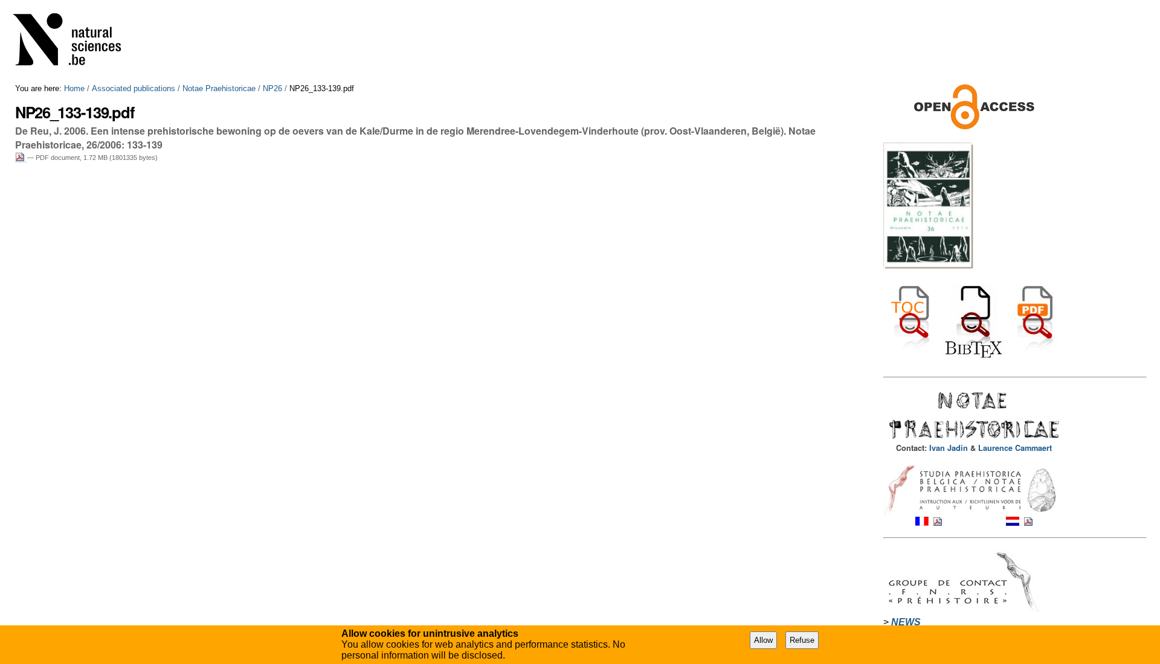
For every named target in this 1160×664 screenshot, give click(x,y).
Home (74, 88)
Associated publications (133, 88)
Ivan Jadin (949, 447)
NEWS (906, 622)
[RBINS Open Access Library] (75, 42)
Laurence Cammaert (1015, 447)
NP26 (272, 88)
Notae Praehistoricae (219, 88)
